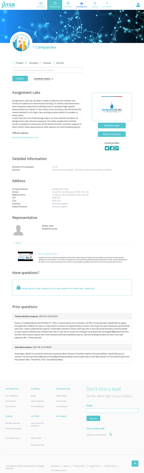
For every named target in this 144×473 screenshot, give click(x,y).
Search (20, 78)
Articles (60, 62)
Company (33, 62)
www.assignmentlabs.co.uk (25, 137)
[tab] (40, 5)
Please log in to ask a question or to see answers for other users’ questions (58, 288)
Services (47, 62)
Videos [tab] (18, 242)
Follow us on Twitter (96, 434)
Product (19, 62)
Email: (89, 405)
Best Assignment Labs (48, 253)
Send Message (111, 125)
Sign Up (93, 418)
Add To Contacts (112, 134)
